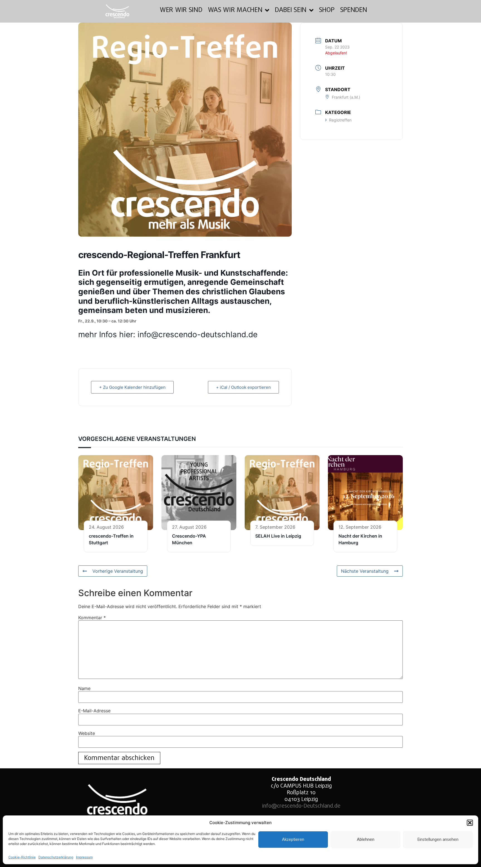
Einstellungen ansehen (438, 840)
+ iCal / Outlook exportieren (243, 387)
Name (84, 688)
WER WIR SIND (181, 10)
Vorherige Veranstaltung (117, 571)
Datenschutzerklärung (55, 857)
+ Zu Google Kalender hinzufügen (132, 387)
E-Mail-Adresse (94, 710)
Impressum (84, 857)
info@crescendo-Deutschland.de (301, 806)
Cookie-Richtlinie (22, 857)
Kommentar (92, 617)
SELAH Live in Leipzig (278, 536)
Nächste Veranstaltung (365, 571)
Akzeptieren (293, 840)
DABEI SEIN (290, 10)
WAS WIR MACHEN (235, 10)
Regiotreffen (340, 120)
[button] (470, 822)
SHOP (327, 10)
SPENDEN (353, 10)
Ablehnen (365, 840)
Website (86, 733)
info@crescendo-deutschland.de (197, 334)
